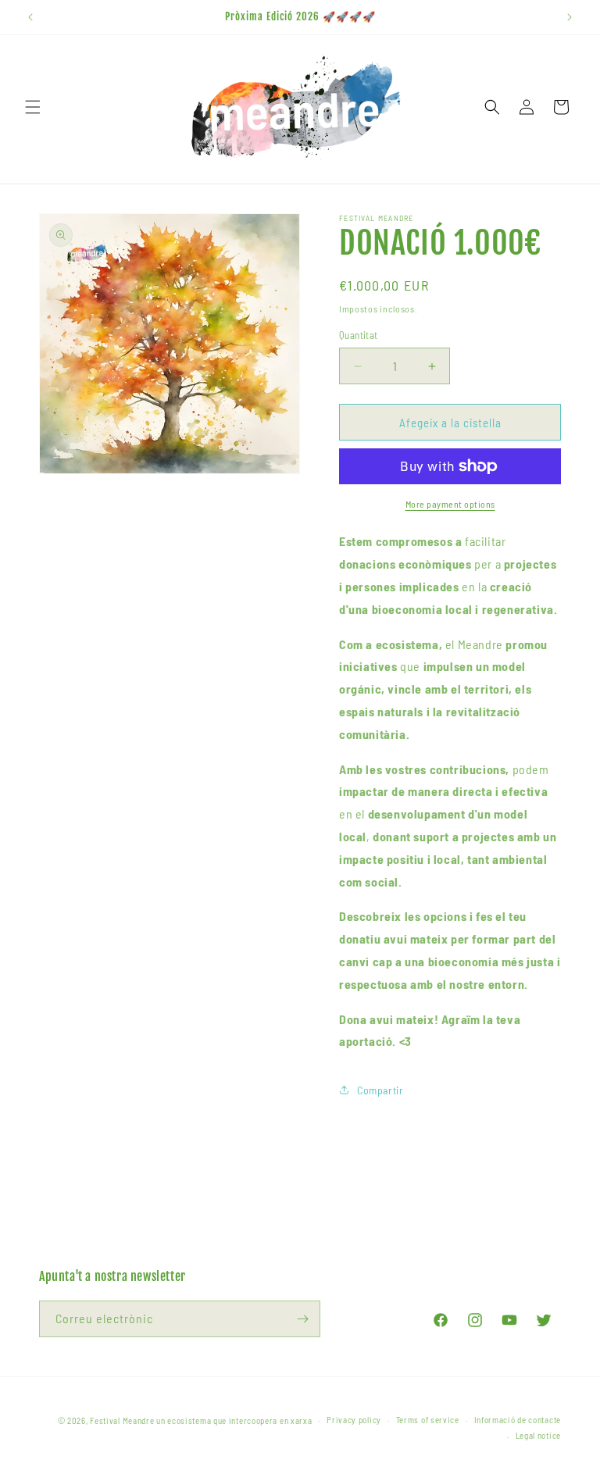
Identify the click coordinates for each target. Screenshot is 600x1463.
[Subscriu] (302, 1319)
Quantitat (358, 335)
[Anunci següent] (569, 17)
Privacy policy (354, 1420)
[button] (33, 107)
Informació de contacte (517, 1420)
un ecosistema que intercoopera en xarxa (234, 1420)
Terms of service (427, 1420)
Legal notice (538, 1435)
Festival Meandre (122, 1420)
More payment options (450, 503)
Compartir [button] (380, 1090)
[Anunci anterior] (30, 17)
